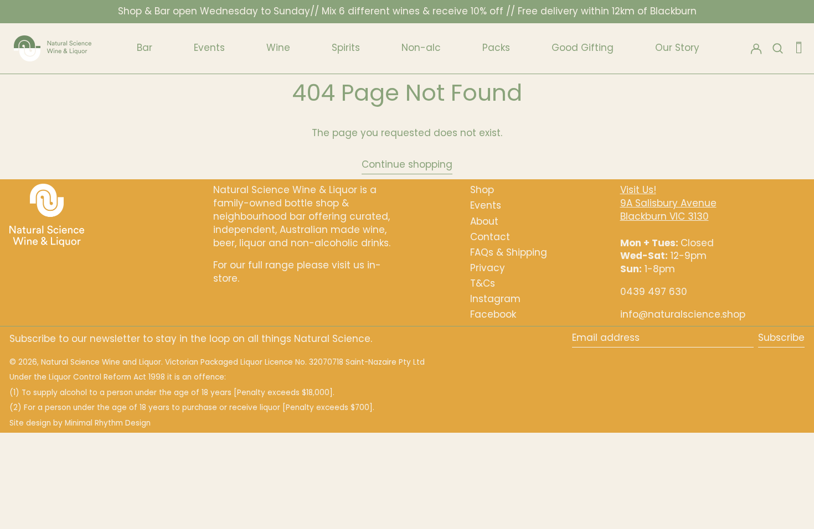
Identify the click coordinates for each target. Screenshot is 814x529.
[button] (799, 48)
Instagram (495, 298)
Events (485, 205)
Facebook (493, 314)
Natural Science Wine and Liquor (101, 362)
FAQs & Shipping (508, 252)
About (484, 221)
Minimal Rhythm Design (108, 423)
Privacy (487, 267)
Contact (490, 236)
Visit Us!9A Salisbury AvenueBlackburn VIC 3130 (668, 203)
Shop (482, 189)
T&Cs (482, 283)
